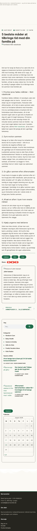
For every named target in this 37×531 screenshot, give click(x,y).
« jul (5, 455)
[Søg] (29, 327)
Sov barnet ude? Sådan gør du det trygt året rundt (23, 369)
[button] (9, 262)
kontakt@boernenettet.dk (8, 503)
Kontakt (3, 526)
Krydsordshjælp (6, 528)
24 (6, 445)
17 (6, 440)
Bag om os (4, 523)
